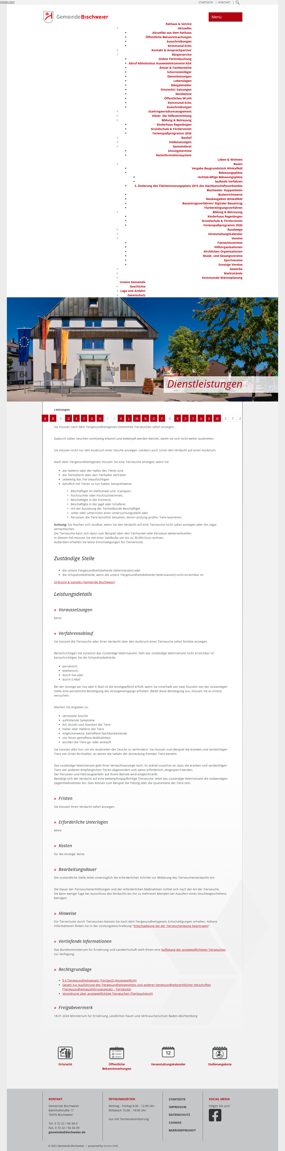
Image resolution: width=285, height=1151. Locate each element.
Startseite (177, 1099)
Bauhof (186, 138)
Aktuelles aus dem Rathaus (172, 33)
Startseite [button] (206, 2)
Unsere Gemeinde (132, 282)
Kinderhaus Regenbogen (174, 124)
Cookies (175, 1123)
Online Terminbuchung (175, 59)
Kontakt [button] (224, 2)
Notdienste (183, 94)
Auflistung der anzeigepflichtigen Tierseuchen (193, 950)
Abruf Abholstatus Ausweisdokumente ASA (160, 63)
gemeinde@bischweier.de (67, 1132)
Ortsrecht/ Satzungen (176, 89)
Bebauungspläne (230, 173)
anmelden (7, 2)
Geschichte (137, 286)
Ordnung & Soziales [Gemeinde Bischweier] (84, 582)
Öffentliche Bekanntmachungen (169, 37)
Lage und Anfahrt (132, 291)
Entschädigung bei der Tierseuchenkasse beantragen (171, 926)
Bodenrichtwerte (230, 194)
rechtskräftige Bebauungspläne (220, 177)
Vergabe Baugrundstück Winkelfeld (217, 168)
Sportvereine (233, 260)
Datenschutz (136, 295)
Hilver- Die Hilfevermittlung (172, 116)
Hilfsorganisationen (228, 247)
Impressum (177, 1107)
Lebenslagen (183, 81)
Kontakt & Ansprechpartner (171, 50)
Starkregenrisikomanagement (170, 111)
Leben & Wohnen (230, 159)
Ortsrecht (65, 1064)
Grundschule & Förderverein (171, 129)
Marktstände (233, 273)
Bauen (237, 164)
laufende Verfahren (228, 181)
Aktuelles (185, 28)
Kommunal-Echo (180, 46)
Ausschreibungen (179, 41)
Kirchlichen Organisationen (223, 251)
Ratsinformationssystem (174, 155)
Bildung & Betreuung (177, 120)
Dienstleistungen (179, 76)
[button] (238, 2)
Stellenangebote (220, 1064)
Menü (217, 16)
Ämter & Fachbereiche (175, 68)
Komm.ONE (110, 1146)
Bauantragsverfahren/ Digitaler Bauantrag (212, 203)
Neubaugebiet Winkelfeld (224, 199)
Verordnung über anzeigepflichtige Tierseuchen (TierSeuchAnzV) (107, 994)
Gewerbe (236, 269)
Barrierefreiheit (182, 1130)
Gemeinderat (182, 146)
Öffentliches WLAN (178, 98)
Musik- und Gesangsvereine (222, 256)
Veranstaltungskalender (225, 234)
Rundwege (234, 229)
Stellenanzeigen (180, 142)
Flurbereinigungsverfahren (223, 208)
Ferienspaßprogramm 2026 (172, 133)
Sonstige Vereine (230, 264)
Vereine (237, 238)
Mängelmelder (181, 85)
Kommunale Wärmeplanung (222, 278)
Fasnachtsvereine (229, 243)
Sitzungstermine (180, 151)
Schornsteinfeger (179, 72)
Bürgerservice (182, 54)
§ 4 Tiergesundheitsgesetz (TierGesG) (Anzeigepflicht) (99, 980)
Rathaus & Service (179, 24)
